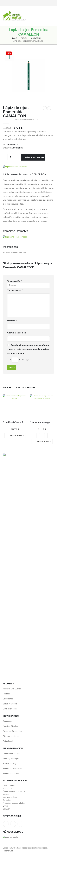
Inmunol (6, 794)
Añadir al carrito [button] (16, 436)
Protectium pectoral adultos (14, 803)
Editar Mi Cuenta (10, 704)
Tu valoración (14, 290)
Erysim (5, 806)
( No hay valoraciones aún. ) (26, 119)
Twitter (13, 824)
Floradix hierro (8, 785)
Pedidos (6, 694)
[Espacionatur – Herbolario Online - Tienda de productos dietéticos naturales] (14, 16)
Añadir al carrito (34, 157)
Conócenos (7, 721)
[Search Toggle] (28, 16)
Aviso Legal (8, 741)
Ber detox (7, 800)
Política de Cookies (11, 773)
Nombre (12, 320)
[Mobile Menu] (52, 15)
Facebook (20, 824)
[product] (15, 406)
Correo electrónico (17, 333)
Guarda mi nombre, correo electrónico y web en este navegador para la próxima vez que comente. (28, 349)
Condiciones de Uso (11, 753)
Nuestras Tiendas (10, 726)
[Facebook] (52, 3)
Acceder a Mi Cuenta (12, 689)
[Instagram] (42, 3)
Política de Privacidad (12, 768)
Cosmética (18, 148)
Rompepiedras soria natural (14, 791)
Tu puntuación (14, 281)
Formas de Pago (10, 763)
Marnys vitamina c (10, 797)
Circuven (6, 809)
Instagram (6, 824)
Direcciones (8, 699)
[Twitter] (47, 3)
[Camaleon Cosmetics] (15, 166)
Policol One (7, 788)
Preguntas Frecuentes (12, 731)
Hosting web (8, 851)
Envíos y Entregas (11, 758)
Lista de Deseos (10, 709)
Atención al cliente (11, 736)
